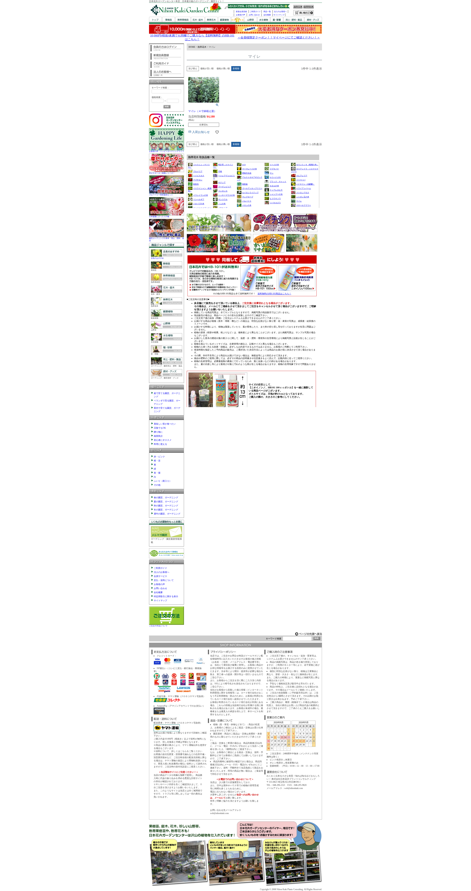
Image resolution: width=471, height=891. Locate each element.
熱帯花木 (202, 47)
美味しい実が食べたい (165, 424)
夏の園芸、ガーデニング (166, 501)
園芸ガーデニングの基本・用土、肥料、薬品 (166, 239)
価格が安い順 (207, 68)
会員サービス (160, 576)
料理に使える (160, 444)
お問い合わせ (254, 15)
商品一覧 (267, 11)
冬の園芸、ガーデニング (166, 509)
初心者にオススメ (162, 440)
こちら (183, 751)
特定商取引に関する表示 (166, 596)
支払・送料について (164, 580)
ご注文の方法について (158, 626)
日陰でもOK (160, 428)
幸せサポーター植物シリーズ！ (162, 173)
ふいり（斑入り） (162, 481)
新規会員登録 (241, 11)
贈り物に (158, 432)
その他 (157, 485)
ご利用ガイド (255, 11)
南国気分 (158, 436)
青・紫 (157, 473)
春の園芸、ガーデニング (166, 497)
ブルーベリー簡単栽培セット (161, 195)
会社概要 (267, 15)
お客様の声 (240, 15)
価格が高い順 (223, 68)
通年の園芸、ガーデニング (167, 513)
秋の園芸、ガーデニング (166, 505)
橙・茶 (157, 460)
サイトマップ (278, 15)
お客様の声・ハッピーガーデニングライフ (166, 151)
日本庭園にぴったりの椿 (159, 217)
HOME (192, 47)
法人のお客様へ (280, 11)
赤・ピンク (159, 456)
